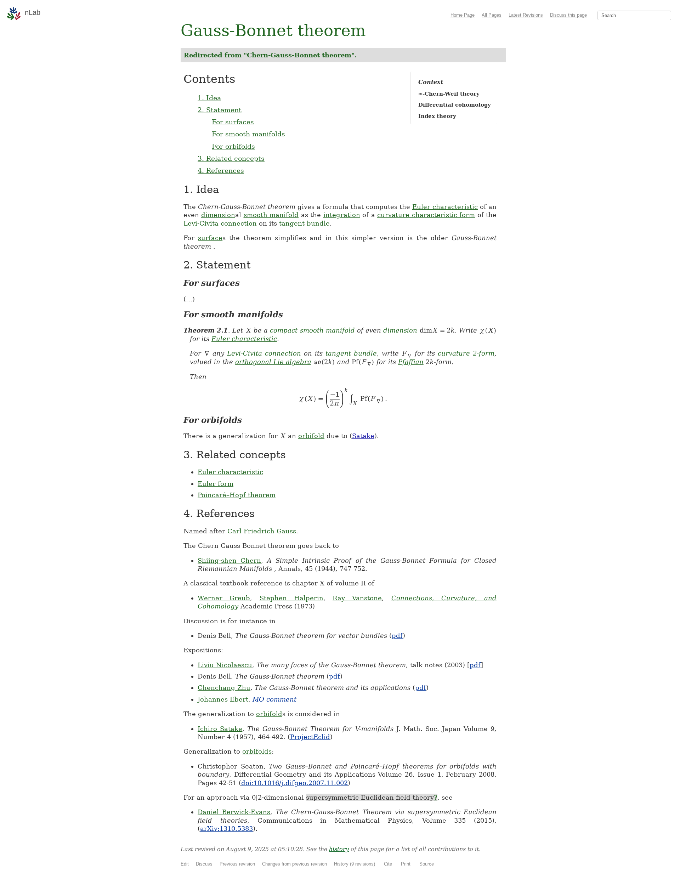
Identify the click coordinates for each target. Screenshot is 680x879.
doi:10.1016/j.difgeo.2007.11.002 (294, 783)
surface (210, 238)
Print (405, 864)
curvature (454, 353)
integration (341, 215)
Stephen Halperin (291, 598)
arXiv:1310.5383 (226, 828)
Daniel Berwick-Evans (234, 812)
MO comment (274, 699)
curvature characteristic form (426, 215)
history (339, 849)
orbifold (311, 436)
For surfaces (233, 122)
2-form (483, 353)
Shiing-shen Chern (229, 560)
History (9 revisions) (354, 864)
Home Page (462, 15)
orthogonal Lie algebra (273, 361)
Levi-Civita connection (220, 223)
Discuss (204, 864)
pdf (397, 635)
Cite (388, 864)
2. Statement (220, 110)
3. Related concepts (231, 158)
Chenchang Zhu (224, 687)
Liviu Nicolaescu (225, 665)
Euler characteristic (445, 206)
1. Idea (209, 98)
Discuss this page (568, 15)
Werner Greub (224, 598)
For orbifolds (233, 146)
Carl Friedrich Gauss (261, 531)
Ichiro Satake (220, 728)
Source (426, 864)
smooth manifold (271, 215)
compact (284, 330)
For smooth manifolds (248, 134)
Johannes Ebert (223, 699)
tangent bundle (304, 223)
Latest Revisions (526, 15)
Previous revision (237, 864)
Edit (185, 864)
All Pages (492, 15)
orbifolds (257, 751)
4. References (221, 170)
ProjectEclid (310, 737)
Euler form (215, 483)
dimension (218, 215)
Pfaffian (411, 361)
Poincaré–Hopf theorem (237, 495)
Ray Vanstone (357, 598)
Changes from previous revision (294, 864)
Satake (363, 436)
